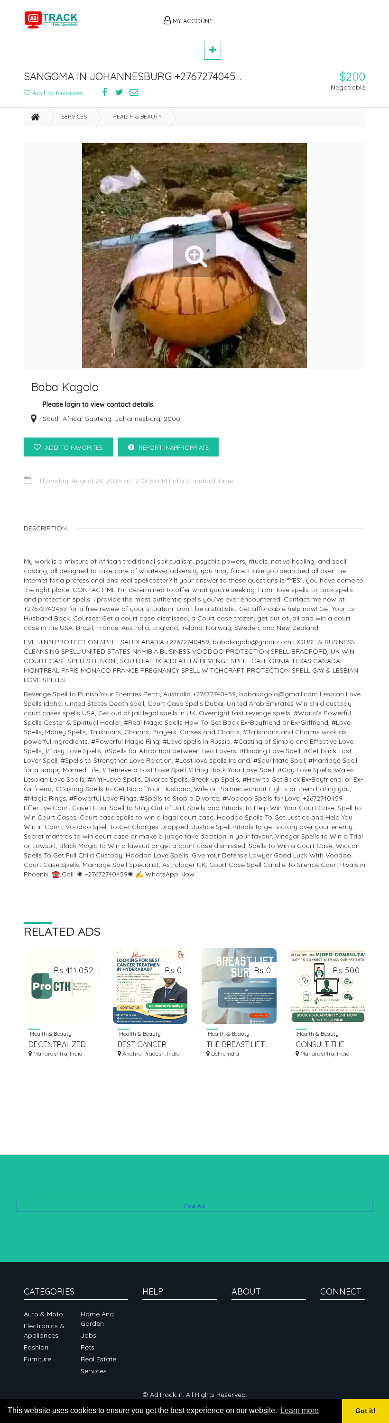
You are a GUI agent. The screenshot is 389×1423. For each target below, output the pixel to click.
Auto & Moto (43, 1314)
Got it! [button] (365, 1410)
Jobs (88, 1335)
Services (74, 116)
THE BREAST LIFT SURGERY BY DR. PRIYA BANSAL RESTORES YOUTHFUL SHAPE (237, 1044)
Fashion (36, 1347)
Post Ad (194, 1205)
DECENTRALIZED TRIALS (57, 1044)
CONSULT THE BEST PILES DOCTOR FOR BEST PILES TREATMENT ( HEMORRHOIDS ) (324, 1044)
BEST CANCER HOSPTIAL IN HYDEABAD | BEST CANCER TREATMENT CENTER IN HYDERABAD (148, 1044)
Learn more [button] (299, 1410)
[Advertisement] (294, 15)
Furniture (37, 1359)
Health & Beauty (137, 116)
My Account (192, 21)
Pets (87, 1347)
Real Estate (98, 1359)
